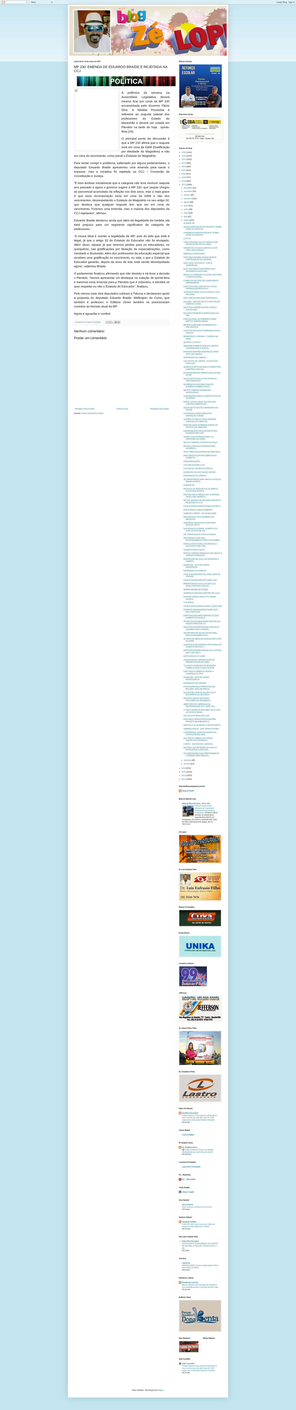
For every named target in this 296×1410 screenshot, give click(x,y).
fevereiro (188, 760)
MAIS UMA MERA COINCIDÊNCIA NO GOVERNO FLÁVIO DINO (199, 270)
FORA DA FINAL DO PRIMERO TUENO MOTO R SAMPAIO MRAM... (199, 320)
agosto (187, 202)
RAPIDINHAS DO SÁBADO (194, 358)
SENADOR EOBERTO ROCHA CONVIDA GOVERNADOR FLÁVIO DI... (200, 347)
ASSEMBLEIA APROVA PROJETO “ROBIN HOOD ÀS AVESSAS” (201, 234)
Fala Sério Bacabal (190, 1241)
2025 (184, 156)
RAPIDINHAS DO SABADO (194, 683)
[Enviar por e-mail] (107, 322)
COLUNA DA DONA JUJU (194, 465)
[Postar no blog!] (110, 322)
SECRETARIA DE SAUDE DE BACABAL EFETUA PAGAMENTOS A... (200, 634)
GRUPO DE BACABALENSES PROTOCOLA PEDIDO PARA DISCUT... (202, 622)
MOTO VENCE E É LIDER (194, 656)
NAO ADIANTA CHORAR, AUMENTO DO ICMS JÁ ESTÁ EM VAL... (200, 530)
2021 (184, 170)
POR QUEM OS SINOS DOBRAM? (197, 510)
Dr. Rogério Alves (189, 1147)
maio (186, 213)
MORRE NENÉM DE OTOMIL (195, 590)
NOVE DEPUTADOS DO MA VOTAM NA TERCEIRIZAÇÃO (200, 380)
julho (186, 206)
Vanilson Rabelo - (189, 1222)
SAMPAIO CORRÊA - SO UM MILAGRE (199, 513)
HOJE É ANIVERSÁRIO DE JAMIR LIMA (200, 580)
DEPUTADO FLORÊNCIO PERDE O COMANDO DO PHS (198, 672)
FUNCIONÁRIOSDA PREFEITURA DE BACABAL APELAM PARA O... (199, 688)
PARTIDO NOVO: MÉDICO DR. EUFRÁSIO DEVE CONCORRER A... (201, 496)
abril (186, 217)
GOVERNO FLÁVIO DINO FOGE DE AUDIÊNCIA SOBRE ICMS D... (198, 385)
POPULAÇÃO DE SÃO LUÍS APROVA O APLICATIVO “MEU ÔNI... (200, 545)
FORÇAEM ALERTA (191, 461)
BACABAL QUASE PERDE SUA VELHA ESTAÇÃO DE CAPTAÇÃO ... (200, 749)
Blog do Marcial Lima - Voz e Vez (196, 803)
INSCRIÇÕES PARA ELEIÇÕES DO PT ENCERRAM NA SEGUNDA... (199, 693)
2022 (184, 167)
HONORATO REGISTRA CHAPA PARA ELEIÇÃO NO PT (199, 524)
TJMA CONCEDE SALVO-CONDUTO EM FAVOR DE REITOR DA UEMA (200, 243)
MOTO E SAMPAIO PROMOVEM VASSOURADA (197, 391)
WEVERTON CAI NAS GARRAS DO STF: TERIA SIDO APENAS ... (200, 249)
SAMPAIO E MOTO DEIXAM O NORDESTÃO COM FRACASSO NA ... (202, 368)
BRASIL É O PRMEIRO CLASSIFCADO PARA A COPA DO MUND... (202, 276)
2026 (184, 152)
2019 (184, 177)
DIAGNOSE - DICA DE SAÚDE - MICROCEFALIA (196, 678)
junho (186, 209)
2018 (184, 181)
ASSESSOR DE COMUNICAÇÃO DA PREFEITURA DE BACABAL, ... (198, 661)
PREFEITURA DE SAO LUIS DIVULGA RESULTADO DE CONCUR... (199, 585)
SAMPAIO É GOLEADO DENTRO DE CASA (201, 593)
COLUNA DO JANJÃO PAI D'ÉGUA (198, 468)
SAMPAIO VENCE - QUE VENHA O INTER (201, 729)
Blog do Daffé (188, 791)
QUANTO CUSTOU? (192, 342)
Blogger (160, 1390)
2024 (184, 159)
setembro (188, 199)
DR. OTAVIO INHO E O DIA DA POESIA (199, 534)
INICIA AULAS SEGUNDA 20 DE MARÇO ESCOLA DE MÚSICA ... (200, 490)
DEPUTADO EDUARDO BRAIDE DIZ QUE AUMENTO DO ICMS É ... (201, 617)
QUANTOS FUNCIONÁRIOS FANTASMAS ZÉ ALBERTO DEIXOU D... (202, 646)
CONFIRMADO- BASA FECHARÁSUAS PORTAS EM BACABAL (199, 733)
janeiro (187, 764)
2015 (184, 772)
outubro (187, 195)
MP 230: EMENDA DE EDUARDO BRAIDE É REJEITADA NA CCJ (202, 501)
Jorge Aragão (188, 1192)
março (186, 220)
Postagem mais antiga (159, 409)
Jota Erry (186, 1263)
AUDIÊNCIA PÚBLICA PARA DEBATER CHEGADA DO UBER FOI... (199, 420)
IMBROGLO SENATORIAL (194, 254)
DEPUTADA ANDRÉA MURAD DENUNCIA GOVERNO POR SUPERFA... (201, 628)
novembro (188, 191)
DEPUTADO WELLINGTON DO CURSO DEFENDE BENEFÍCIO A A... (200, 287)
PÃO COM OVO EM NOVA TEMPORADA (200, 298)
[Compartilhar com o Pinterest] (118, 322)
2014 (184, 775)
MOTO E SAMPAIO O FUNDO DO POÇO (200, 442)
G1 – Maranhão (188, 1179)
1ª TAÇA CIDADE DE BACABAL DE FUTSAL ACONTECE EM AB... (202, 711)
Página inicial (122, 409)
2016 (184, 768)
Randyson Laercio (190, 1282)
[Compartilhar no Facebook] (115, 322)
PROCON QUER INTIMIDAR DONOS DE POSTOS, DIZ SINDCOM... (200, 426)
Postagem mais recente (85, 409)
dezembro (188, 188)
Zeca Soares (187, 1205)
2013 (184, 779)
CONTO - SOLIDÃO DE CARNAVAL (198, 744)
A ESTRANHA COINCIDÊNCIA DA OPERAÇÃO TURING (197, 414)
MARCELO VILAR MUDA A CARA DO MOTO (201, 725)
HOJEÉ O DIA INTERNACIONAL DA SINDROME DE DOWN (198, 438)
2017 (184, 185)
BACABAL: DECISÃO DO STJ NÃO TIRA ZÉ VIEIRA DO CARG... (201, 303)
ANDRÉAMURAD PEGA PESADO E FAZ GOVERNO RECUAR (200, 432)
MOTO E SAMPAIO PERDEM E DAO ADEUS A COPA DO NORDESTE (202, 554)
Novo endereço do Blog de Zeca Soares (197, 1207)
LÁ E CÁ (187, 238)
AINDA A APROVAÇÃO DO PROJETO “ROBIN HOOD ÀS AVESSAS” (202, 228)
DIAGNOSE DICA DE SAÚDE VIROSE (199, 472)
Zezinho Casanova (190, 1113)
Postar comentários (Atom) (92, 413)
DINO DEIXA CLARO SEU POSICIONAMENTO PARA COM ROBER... (202, 539)
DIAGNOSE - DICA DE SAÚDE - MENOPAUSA (196, 566)
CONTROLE (188, 602)
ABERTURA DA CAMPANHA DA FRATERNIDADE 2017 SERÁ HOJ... (199, 705)
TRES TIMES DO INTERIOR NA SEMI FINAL (201, 452)
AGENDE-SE (188, 485)
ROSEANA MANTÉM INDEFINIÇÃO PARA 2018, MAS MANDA (200, 353)
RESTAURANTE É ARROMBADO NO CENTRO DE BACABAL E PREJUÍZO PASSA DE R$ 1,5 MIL (200, 1246)
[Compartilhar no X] (113, 322)
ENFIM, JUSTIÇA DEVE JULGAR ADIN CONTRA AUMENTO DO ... (199, 403)
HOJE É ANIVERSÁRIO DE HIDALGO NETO (201, 506)
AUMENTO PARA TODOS (194, 550)
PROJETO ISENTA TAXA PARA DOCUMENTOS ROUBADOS (196, 699)
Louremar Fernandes (191, 1167)
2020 (184, 174)
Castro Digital (188, 1135)
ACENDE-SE (188, 223)
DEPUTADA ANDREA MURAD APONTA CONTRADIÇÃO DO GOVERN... (199, 258)
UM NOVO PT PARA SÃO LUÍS (196, 716)
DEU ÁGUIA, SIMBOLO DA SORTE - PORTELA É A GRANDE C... (198, 739)
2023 (184, 163)
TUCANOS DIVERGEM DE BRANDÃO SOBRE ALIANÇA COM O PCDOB (199, 667)
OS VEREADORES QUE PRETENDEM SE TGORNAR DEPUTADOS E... (201, 754)
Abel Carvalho (188, 1363)
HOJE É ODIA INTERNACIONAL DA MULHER (202, 606)
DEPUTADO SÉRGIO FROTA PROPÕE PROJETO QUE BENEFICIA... (199, 720)
